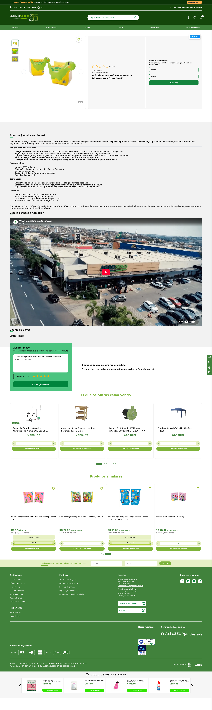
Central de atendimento (128, 603)
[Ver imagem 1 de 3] (15, 43)
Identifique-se (183, 7)
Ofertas (120, 27)
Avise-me (174, 83)
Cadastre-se (197, 7)
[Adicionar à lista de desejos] (79, 39)
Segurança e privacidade (69, 590)
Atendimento (15, 587)
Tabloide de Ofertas (18, 601)
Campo (87, 27)
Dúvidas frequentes (17, 583)
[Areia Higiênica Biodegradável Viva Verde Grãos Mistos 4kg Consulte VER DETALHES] (31, 691)
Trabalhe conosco (17, 590)
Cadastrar (165, 563)
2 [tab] (108, 554)
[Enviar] (135, 17)
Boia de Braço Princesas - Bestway (170, 517)
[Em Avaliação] (142, 650)
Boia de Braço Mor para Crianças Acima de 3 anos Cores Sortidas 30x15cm (128, 518)
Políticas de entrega (67, 587)
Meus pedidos (15, 612)
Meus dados (15, 616)
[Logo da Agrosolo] (24, 17)
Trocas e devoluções (67, 579)
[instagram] (188, 581)
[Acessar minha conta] (188, 17)
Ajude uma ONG (16, 594)
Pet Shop (15, 27)
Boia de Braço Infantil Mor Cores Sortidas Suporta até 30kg (33, 518)
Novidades (154, 27)
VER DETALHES (52, 690)
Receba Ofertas (16, 598)
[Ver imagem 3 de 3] (15, 59)
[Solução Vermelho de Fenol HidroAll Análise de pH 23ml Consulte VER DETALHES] (159, 691)
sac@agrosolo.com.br (126, 595)
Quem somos (15, 579)
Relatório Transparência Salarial (71, 594)
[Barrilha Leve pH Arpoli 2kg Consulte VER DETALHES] (74, 691)
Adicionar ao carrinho (34, 449)
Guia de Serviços (193, 27)
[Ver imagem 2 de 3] (15, 51)
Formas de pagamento (68, 583)
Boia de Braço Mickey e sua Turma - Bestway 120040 (81, 517)
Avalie (112, 66)
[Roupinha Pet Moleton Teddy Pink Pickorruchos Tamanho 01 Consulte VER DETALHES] (116, 691)
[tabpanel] (47, 71)
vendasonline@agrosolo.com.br (130, 586)
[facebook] (182, 581)
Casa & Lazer (51, 27)
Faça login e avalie (40, 384)
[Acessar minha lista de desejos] (194, 17)
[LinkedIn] (200, 581)
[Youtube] (194, 581)
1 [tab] (102, 554)
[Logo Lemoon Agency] (188, 664)
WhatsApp (123, 610)
